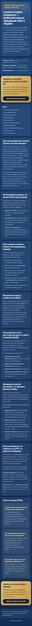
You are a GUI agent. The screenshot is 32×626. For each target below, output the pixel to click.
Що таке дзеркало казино (11, 110)
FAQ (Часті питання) (9, 133)
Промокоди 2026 (9, 130)
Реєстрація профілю (10, 115)
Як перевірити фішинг (10, 112)
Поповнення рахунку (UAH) (11, 123)
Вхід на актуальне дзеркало (16, 98)
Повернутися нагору (16, 620)
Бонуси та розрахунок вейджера (13, 128)
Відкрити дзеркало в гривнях (16, 601)
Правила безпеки (9, 120)
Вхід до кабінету (8, 117)
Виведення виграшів (10, 125)
